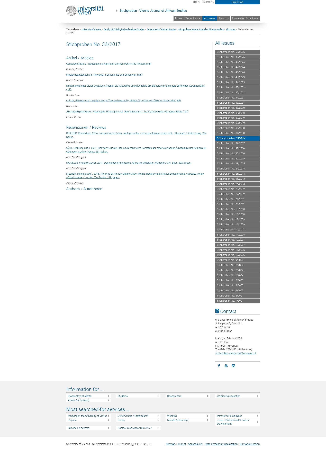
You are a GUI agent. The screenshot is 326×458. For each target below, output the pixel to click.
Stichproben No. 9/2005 (230, 260)
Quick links (237, 2)
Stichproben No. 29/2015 (231, 158)
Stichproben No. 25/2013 (231, 178)
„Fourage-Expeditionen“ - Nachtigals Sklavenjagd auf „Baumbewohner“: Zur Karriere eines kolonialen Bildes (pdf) (127, 111)
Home (178, 18)
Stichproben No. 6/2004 (230, 275)
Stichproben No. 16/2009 (231, 224)
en (198, 2)
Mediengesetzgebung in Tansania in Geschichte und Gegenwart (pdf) (104, 74)
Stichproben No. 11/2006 (231, 250)
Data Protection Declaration (221, 443)
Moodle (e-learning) (177, 420)
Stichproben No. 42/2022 (231, 92)
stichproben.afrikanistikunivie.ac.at (235, 353)
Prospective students (80, 396)
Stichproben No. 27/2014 (231, 168)
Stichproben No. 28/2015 (231, 163)
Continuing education (228, 396)
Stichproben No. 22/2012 (231, 194)
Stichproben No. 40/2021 (231, 102)
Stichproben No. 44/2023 (231, 82)
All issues (209, 18)
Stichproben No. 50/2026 (231, 51)
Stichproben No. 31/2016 (231, 148)
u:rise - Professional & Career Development (233, 422)
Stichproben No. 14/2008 (231, 234)
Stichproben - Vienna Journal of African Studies (153, 11)
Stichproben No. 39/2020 (231, 107)
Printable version (250, 443)
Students (123, 396)
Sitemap (170, 443)
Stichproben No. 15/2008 (231, 229)
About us (224, 18)
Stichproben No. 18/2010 (231, 214)
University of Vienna (91, 29)
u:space (72, 420)
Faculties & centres (78, 427)
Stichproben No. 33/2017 (231, 138)
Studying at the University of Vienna (87, 415)
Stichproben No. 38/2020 (231, 112)
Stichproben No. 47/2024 (231, 67)
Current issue (193, 18)
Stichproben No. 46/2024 (231, 72)
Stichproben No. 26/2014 (231, 173)
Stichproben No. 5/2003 (230, 280)
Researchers (174, 396)
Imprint (181, 443)
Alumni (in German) (78, 400)
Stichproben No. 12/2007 (231, 244)
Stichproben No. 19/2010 (231, 209)
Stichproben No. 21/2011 (231, 199)
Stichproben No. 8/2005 (230, 265)
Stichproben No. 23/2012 (231, 189)
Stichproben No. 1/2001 (230, 300)
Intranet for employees (229, 415)
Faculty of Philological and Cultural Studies (124, 29)
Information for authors (245, 18)
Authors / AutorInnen (84, 188)
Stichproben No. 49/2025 (231, 57)
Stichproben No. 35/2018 (231, 128)
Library (121, 420)
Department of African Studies (161, 29)
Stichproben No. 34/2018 (231, 133)
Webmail (172, 415)
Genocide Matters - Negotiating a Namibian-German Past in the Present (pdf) (108, 63)
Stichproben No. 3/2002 (230, 290)
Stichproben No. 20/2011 (231, 204)
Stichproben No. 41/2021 (231, 97)
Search (207, 1)
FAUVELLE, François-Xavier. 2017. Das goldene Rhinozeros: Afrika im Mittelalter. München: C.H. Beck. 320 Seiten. (128, 162)
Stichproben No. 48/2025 (231, 62)
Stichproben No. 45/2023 (231, 77)
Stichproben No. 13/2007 (231, 239)
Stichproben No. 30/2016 (231, 153)
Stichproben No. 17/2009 (231, 219)
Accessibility (195, 443)
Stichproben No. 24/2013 (231, 183)
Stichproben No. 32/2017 (231, 143)
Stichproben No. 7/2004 (230, 270)
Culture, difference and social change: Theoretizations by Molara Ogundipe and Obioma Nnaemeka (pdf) (123, 100)
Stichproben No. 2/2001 (230, 295)
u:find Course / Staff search (133, 415)
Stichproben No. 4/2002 (230, 285)
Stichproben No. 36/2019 (231, 122)
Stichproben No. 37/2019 (231, 117)
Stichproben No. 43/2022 (231, 87)
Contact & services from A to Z (135, 427)
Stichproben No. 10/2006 (231, 254)
